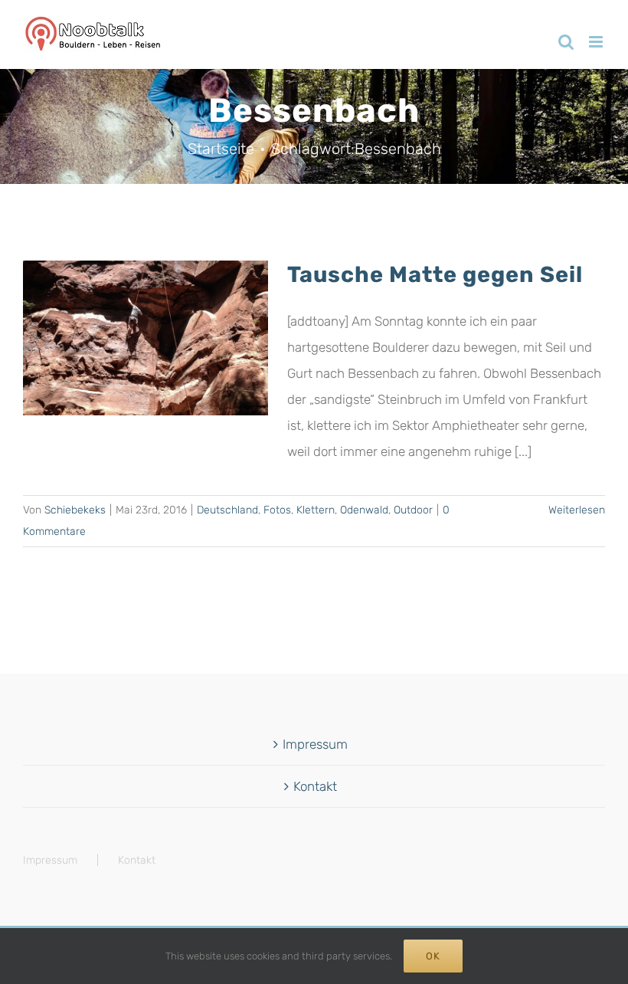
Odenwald (364, 510)
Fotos (277, 510)
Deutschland (227, 510)
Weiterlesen (576, 510)
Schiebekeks (75, 510)
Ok (433, 956)
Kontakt (315, 786)
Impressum (315, 744)
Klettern (315, 510)
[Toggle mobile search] (566, 42)
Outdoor (413, 510)
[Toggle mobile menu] (597, 42)
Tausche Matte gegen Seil (435, 274)
